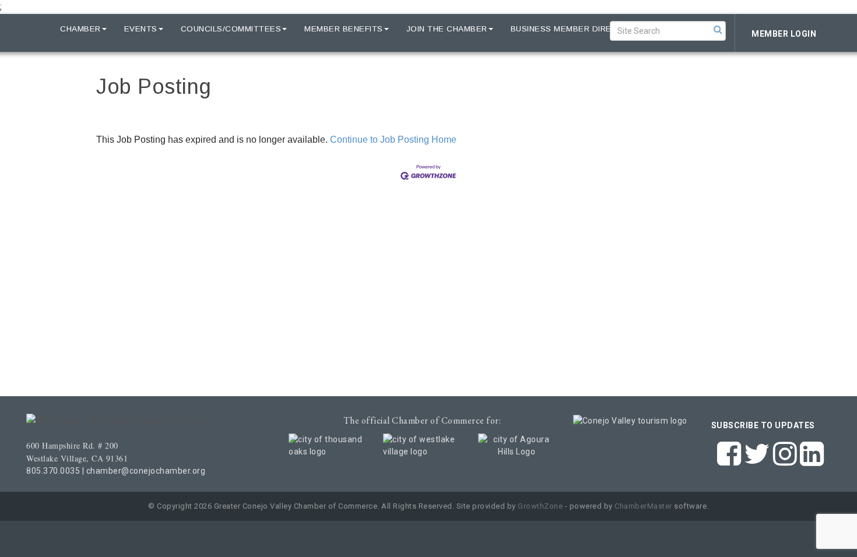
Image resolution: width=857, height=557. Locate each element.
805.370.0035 (53, 470)
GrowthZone (540, 506)
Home (30, 28)
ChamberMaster (643, 506)
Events (140, 28)
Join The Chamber (446, 28)
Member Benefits (343, 28)
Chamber (80, 28)
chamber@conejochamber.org (146, 470)
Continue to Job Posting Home (393, 139)
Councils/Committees (231, 28)
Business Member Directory (576, 28)
